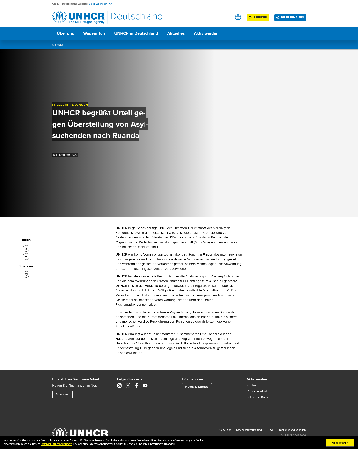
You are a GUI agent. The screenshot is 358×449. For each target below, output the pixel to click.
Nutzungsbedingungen (292, 430)
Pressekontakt (257, 391)
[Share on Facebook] (26, 256)
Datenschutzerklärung (249, 430)
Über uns (65, 33)
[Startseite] (78, 17)
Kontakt (252, 385)
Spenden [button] (258, 18)
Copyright (225, 430)
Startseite (57, 44)
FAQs (270, 430)
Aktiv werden (206, 33)
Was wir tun (94, 33)
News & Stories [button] (196, 386)
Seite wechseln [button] (98, 4)
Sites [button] (238, 17)
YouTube (145, 385)
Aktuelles (176, 33)
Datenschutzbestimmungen (56, 444)
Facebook (136, 385)
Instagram (119, 385)
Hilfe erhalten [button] (292, 17)
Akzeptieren (340, 442)
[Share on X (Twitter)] (26, 248)
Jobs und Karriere (260, 397)
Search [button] (226, 17)
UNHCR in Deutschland (136, 33)
